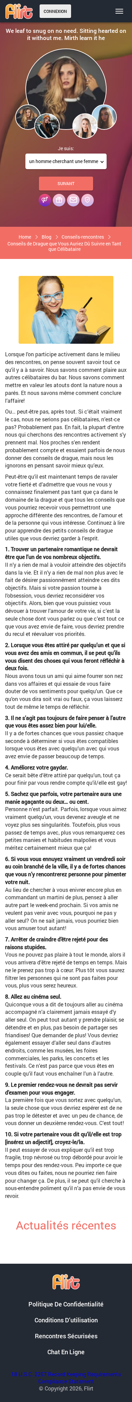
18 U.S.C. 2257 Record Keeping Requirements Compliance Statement (66, 1377)
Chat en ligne (66, 1352)
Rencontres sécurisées (66, 1336)
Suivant (66, 183)
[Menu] (119, 11)
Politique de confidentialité (66, 1304)
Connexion (55, 11)
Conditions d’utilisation (66, 1320)
